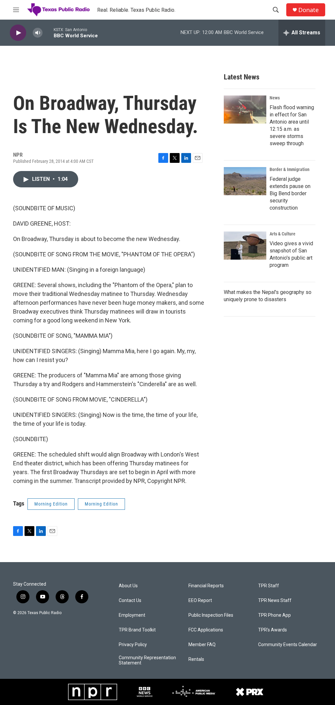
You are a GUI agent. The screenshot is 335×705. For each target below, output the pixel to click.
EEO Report (200, 600)
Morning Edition (51, 504)
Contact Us (130, 600)
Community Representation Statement (147, 660)
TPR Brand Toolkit (137, 630)
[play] (18, 33)
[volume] (37, 33)
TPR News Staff (274, 600)
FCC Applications (205, 630)
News (275, 97)
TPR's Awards (272, 630)
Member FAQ (202, 644)
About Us (128, 585)
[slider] (48, 32)
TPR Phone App (274, 615)
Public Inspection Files (210, 615)
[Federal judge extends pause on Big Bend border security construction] (245, 181)
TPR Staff (268, 585)
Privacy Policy (133, 644)
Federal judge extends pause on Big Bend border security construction (290, 193)
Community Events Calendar (287, 644)
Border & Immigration (289, 169)
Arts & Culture (282, 233)
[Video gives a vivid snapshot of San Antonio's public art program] (245, 246)
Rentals (196, 659)
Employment (132, 615)
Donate (308, 10)
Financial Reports (206, 585)
